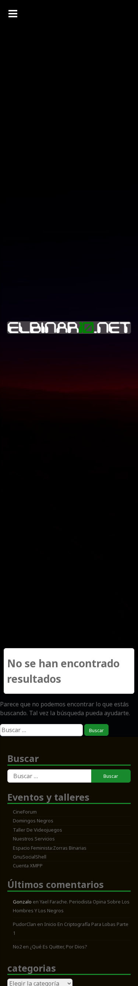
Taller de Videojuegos (37, 829)
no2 (17, 946)
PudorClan (24, 924)
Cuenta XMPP (28, 865)
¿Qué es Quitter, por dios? (58, 946)
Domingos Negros (33, 820)
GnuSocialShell (29, 856)
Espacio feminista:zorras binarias (49, 848)
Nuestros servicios (34, 838)
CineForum (25, 811)
